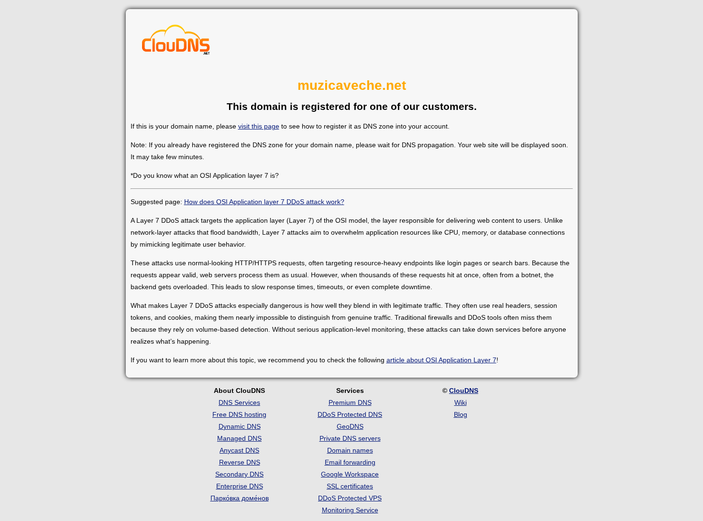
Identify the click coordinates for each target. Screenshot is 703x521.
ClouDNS (463, 390)
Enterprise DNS (239, 486)
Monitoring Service (350, 510)
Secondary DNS (239, 474)
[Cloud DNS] (176, 42)
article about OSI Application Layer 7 (441, 360)
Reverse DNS (239, 462)
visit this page (258, 126)
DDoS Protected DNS (350, 414)
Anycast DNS (239, 450)
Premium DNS (350, 402)
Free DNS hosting (239, 414)
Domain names (350, 450)
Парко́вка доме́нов (239, 498)
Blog (460, 414)
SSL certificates (350, 486)
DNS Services (239, 402)
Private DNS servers (350, 438)
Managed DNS (239, 438)
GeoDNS (350, 426)
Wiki (460, 402)
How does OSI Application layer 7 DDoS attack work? (264, 202)
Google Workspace (350, 474)
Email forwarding (350, 462)
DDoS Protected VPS (350, 498)
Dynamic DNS (240, 426)
